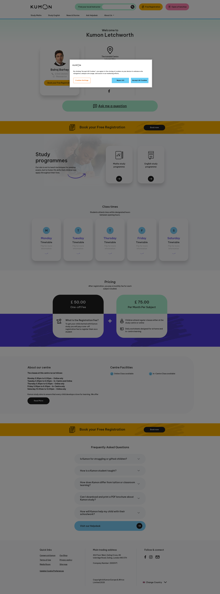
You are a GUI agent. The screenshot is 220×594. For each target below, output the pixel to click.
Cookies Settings (81, 80)
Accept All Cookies (139, 80)
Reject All (120, 80)
